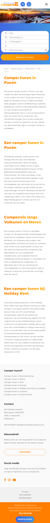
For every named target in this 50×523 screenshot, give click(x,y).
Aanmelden (25, 452)
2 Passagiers (15, 41)
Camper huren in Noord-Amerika (19, 376)
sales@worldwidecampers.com (30, 425)
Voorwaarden (25, 495)
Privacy (25, 492)
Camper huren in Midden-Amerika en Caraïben (25, 388)
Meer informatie (25, 513)
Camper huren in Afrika (14, 379)
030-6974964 (10, 425)
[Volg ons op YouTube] (14, 480)
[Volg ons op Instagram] (9, 480)
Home (6, 69)
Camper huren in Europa (15, 385)
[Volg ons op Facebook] (5, 480)
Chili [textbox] (11, 33)
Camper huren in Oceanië (15, 391)
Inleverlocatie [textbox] (15, 50)
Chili (38, 69)
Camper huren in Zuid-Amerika (18, 394)
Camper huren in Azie (13, 382)
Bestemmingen (16, 69)
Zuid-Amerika (29, 69)
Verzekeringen (25, 498)
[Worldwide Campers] (9, 4)
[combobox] (28, 33)
